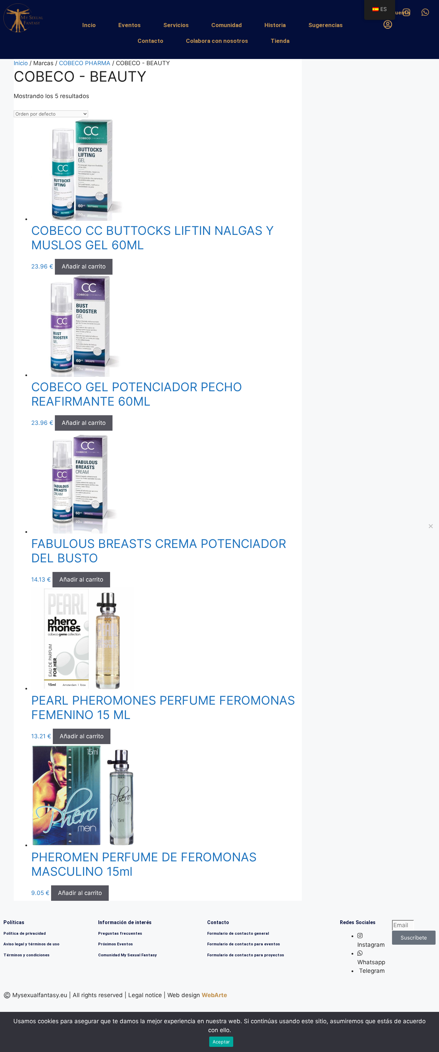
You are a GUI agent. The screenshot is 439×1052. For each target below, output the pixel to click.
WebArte (214, 995)
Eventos (129, 25)
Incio (89, 25)
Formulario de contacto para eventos (243, 944)
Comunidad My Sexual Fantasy (127, 955)
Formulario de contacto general (238, 933)
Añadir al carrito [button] (84, 266)
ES (383, 9)
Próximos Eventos (115, 944)
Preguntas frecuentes (120, 933)
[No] (430, 526)
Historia (275, 25)
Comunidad (226, 25)
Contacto (150, 40)
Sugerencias (325, 25)
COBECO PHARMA (84, 63)
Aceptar (221, 1041)
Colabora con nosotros (217, 40)
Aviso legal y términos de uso (31, 944)
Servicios (176, 25)
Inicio (21, 63)
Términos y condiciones (26, 955)
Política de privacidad (24, 933)
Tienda (280, 40)
